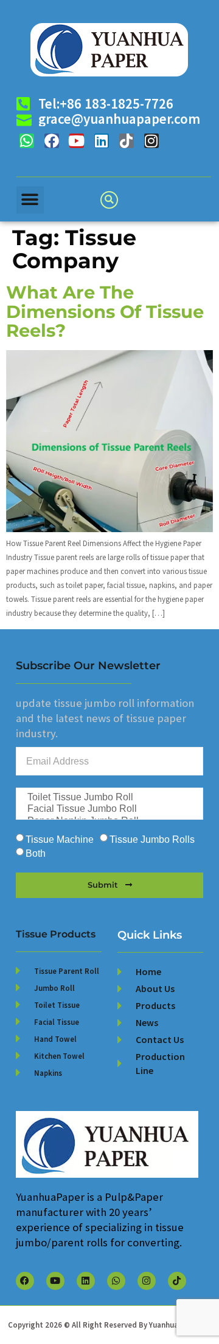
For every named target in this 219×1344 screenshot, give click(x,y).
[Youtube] (76, 140)
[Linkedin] (101, 140)
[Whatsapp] (26, 140)
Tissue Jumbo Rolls (152, 839)
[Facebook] (51, 140)
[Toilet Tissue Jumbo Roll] (108, 797)
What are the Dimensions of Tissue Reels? (105, 311)
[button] (30, 200)
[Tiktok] (126, 140)
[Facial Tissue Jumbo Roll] (108, 809)
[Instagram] (151, 140)
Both (36, 853)
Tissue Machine (60, 839)
